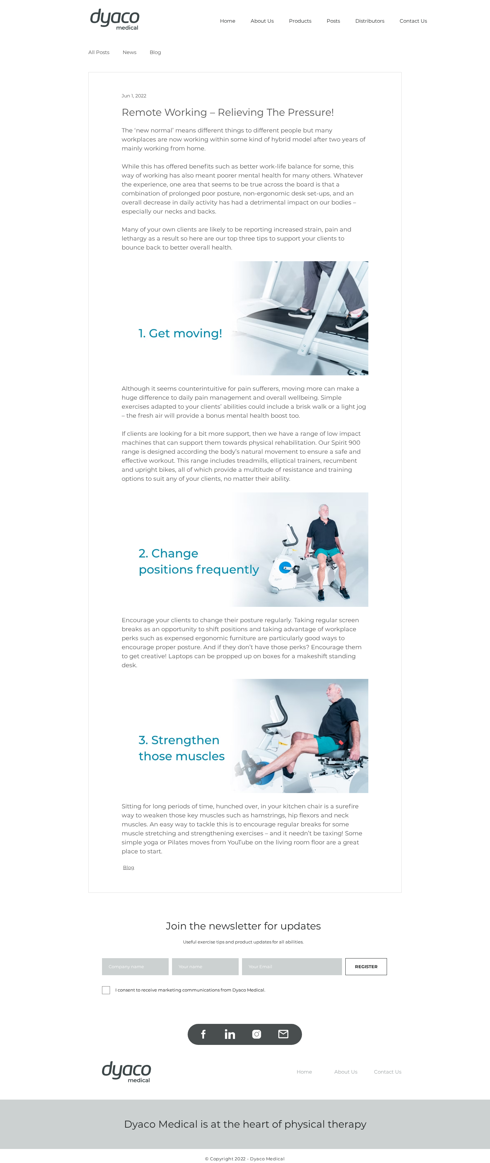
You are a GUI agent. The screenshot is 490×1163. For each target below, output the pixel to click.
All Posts (98, 52)
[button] (300, 21)
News (129, 52)
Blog (155, 52)
